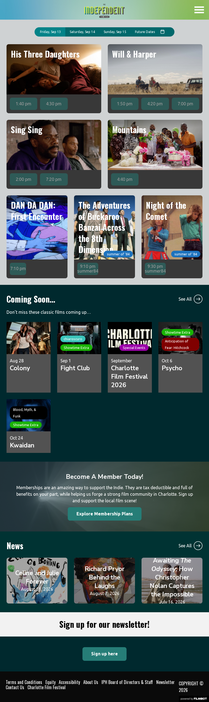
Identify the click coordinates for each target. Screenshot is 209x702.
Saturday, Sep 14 (82, 32)
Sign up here (104, 653)
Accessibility (69, 682)
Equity (50, 682)
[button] (199, 9)
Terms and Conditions (24, 682)
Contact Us (15, 687)
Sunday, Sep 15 (115, 32)
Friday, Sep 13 (50, 32)
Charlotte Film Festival (46, 687)
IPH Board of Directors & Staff (127, 682)
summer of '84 (118, 254)
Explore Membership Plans (104, 513)
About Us (90, 682)
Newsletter (165, 682)
